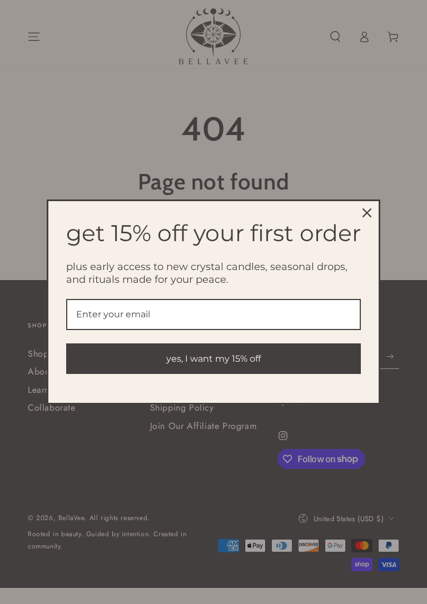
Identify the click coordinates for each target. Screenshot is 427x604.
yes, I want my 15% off (213, 358)
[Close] (367, 212)
